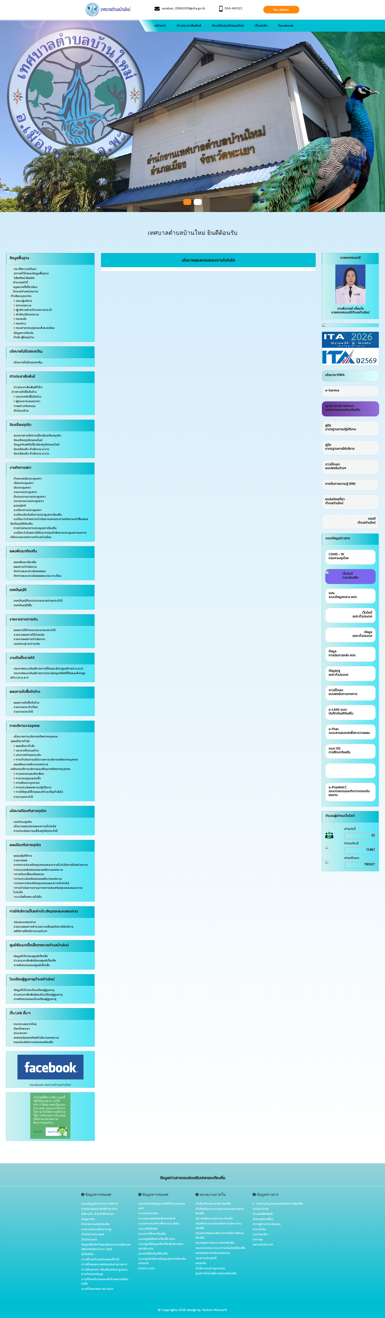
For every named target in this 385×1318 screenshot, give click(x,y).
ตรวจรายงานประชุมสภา (29, 501)
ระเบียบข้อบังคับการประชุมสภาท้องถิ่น (38, 514)
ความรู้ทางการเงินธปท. (267, 1224)
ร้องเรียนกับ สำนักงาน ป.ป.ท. (32, 453)
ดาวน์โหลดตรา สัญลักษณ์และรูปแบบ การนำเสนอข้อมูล (104, 1271)
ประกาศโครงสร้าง (27, 750)
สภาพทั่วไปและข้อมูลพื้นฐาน (31, 273)
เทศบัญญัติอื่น (23, 605)
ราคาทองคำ (260, 1234)
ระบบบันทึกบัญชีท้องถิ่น (153, 1253)
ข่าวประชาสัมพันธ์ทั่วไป (28, 387)
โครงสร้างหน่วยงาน (25, 291)
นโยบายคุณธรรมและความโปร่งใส (35, 826)
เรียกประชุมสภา (24, 483)
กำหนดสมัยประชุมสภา (28, 478)
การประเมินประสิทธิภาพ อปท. (99, 1208)
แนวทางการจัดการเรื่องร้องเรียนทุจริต (37, 435)
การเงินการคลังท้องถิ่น (95, 1224)
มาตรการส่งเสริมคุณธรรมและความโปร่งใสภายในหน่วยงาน (51, 864)
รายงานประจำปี (23, 711)
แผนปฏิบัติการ (23, 855)
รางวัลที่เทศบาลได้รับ (28, 896)
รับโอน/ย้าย (21, 410)
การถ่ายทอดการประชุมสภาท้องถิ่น (35, 528)
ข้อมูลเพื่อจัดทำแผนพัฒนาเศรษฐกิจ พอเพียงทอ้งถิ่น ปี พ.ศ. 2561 (106, 1246)
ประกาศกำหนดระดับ (28, 754)
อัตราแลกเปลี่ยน (263, 1219)
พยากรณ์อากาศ (263, 1244)
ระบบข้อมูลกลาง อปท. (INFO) (99, 1203)
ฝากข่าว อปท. (146, 1268)
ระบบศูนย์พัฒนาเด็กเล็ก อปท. (156, 1238)
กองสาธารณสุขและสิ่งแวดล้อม (35, 327)
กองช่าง (20, 323)
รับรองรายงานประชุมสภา (30, 496)
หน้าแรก (160, 25)
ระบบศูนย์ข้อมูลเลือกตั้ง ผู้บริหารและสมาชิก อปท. (160, 1246)
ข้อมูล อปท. (88, 1219)
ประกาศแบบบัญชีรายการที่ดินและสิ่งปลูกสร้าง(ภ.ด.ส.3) (48, 668)
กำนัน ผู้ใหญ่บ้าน (23, 337)
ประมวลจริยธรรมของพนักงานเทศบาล (39, 869)
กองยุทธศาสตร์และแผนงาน (213, 1252)
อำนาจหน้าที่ (20, 282)
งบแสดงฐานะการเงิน (27, 643)
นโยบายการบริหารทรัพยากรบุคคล (36, 736)
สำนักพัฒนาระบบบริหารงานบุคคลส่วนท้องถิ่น (220, 1211)
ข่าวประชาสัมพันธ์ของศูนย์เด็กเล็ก (35, 960)
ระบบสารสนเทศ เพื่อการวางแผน (158, 1223)
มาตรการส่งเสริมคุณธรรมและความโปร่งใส (42, 883)
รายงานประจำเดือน (26, 707)
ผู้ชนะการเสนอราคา (27, 401)
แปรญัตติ (20, 505)
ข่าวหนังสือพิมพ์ (263, 1213)
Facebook (286, 25)
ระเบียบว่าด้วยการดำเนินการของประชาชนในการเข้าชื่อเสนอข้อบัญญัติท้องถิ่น (49, 521)
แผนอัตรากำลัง (25, 745)
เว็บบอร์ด (261, 25)
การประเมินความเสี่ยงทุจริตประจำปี (36, 830)
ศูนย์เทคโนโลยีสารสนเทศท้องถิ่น (216, 1273)
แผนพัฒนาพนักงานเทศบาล (30, 764)
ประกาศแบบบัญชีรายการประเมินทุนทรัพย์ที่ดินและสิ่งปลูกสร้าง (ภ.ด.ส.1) (47, 675)
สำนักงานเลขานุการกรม (210, 1268)
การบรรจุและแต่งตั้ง (28, 778)
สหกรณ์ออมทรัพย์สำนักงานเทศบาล (36, 1037)
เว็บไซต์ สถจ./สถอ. (93, 1234)
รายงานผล (20, 860)
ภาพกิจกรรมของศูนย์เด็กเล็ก (32, 965)
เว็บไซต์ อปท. (89, 1239)
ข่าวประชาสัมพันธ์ (189, 25)
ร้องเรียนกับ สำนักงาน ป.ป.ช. (32, 449)
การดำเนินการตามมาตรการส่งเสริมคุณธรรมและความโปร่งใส (48, 890)
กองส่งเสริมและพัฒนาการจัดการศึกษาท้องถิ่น (220, 1235)
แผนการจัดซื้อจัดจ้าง (26, 702)
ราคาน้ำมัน (259, 1229)
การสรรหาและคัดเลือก (29, 773)
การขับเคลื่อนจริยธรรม (29, 874)
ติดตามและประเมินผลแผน (30, 571)
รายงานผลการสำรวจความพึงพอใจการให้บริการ (44, 926)
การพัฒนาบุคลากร (27, 782)
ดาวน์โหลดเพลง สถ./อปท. (97, 1288)
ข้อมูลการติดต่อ (23, 332)
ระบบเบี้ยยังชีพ (148, 1228)
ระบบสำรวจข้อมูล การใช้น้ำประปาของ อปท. (161, 1205)
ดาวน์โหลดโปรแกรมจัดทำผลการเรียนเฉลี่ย (104, 1281)
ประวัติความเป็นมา (25, 269)
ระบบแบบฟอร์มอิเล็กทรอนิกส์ (156, 1218)
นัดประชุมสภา (22, 487)
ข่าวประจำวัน (260, 1208)
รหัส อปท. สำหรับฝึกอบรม (97, 1213)
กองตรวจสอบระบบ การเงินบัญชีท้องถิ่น (220, 1247)
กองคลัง (20, 318)
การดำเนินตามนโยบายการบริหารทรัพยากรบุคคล (46, 759)
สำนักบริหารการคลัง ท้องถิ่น (213, 1203)
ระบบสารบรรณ (148, 1213)
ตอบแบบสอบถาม (25, 922)
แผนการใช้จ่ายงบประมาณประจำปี (35, 630)
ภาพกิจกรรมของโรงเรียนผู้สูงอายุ (35, 999)
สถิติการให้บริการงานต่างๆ (30, 931)
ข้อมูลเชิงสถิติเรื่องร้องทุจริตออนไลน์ (36, 444)
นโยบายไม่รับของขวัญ (28, 362)
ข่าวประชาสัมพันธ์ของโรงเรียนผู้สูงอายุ (38, 994)
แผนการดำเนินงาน (25, 566)
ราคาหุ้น (258, 1239)
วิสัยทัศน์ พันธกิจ (24, 278)
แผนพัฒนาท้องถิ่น (25, 562)
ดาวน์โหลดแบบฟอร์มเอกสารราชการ (104, 1264)
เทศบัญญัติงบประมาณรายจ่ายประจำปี (38, 600)
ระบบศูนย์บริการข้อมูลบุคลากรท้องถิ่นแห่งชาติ (162, 1260)
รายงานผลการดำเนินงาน (29, 639)
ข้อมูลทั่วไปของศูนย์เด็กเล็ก (31, 956)
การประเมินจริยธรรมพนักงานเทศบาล (38, 878)
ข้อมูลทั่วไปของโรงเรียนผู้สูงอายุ (34, 990)
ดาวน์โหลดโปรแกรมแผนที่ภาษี (100, 1259)
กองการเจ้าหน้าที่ (206, 1258)
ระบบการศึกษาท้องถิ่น (152, 1233)
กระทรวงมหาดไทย (25, 1024)
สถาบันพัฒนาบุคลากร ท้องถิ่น (214, 1218)
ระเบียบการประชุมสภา (28, 510)
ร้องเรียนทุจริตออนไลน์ (228, 25)
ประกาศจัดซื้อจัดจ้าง (28, 396)
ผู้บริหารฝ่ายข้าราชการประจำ (33, 309)
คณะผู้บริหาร (23, 300)
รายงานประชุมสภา (25, 492)
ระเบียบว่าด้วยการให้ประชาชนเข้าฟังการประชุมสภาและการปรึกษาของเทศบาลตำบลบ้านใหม (48, 534)
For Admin (281, 9)
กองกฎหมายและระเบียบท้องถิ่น (215, 1242)
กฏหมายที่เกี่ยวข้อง (25, 287)
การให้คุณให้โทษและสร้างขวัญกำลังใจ (39, 791)
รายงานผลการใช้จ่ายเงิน (29, 634)
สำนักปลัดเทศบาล (27, 314)
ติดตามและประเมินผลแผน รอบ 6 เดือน (37, 575)
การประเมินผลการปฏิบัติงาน (33, 787)
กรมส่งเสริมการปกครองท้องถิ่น (33, 1042)
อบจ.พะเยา (20, 1033)
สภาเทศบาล (23, 305)
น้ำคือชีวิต (87, 1254)
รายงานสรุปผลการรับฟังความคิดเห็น (279, 1203)
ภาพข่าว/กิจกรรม (24, 406)
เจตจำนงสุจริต (23, 821)
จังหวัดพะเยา (22, 1028)
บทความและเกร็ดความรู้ (96, 1229)
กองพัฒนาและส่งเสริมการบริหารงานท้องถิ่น (219, 1225)
